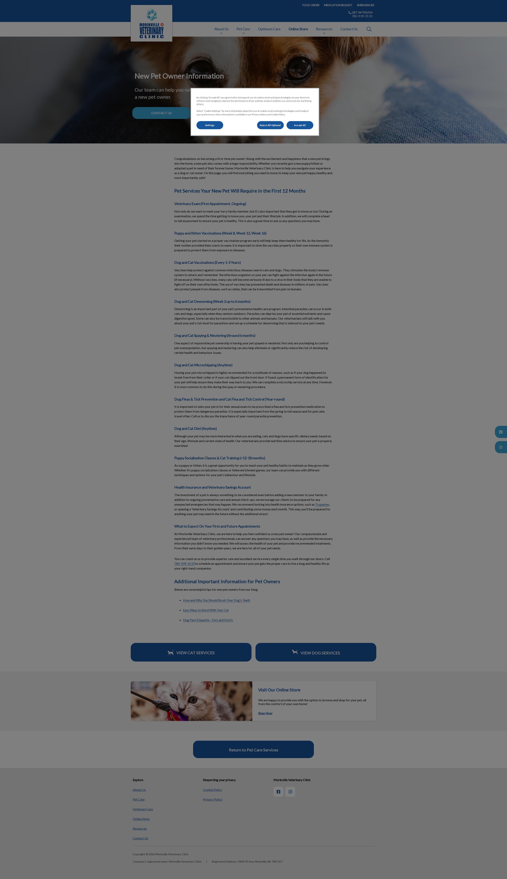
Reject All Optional (270, 125)
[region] (255, 112)
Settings (210, 125)
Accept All (300, 125)
